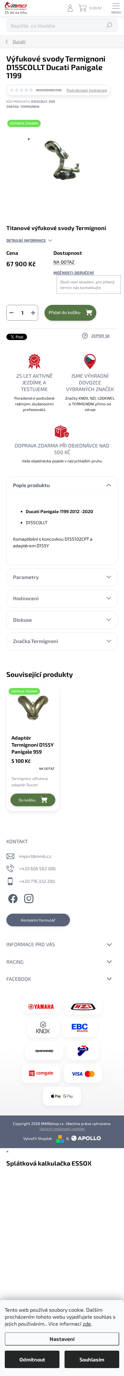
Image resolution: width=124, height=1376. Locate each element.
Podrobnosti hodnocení (86, 90)
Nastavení (62, 1339)
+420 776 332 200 (37, 881)
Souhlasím (91, 1359)
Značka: (22, 106)
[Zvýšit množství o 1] (33, 312)
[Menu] (116, 8)
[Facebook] (11, 897)
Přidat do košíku (64, 312)
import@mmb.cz (35, 856)
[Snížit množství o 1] (11, 312)
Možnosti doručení (73, 272)
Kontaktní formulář (38, 920)
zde (87, 1324)
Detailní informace (26, 240)
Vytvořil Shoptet (37, 1138)
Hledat (109, 25)
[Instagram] (27, 897)
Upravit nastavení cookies (62, 1128)
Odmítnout (32, 1359)
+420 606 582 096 (37, 868)
